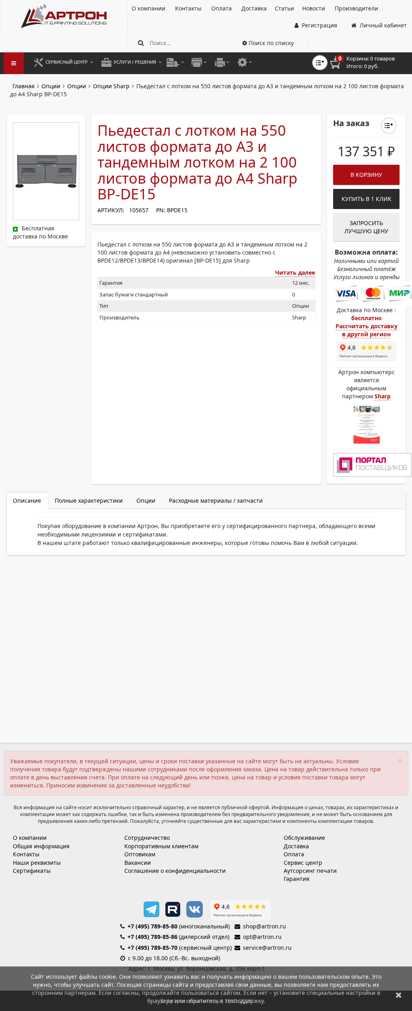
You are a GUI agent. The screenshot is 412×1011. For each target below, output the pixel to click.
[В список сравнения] (320, 62)
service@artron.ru (267, 947)
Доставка (296, 846)
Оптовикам (139, 854)
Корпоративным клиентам (161, 846)
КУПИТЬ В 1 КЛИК (366, 199)
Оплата (294, 854)
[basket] (368, 62)
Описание (27, 500)
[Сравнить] (389, 126)
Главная (23, 86)
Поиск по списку (270, 43)
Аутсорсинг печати (310, 870)
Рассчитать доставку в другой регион (367, 330)
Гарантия (296, 879)
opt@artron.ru (262, 937)
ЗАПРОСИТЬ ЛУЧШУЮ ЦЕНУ (366, 227)
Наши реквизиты (37, 862)
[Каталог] (63, 16)
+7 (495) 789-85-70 (152, 947)
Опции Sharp (111, 86)
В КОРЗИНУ (366, 174)
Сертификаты (32, 870)
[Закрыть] (399, 994)
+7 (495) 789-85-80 (152, 926)
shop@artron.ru (264, 926)
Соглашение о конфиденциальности (175, 870)
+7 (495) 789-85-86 (152, 937)
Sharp (383, 396)
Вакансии (137, 862)
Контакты (26, 854)
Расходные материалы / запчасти (216, 500)
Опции (50, 86)
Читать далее (295, 272)
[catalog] (14, 63)
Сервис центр (303, 862)
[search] (141, 43)
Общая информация (41, 846)
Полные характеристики (89, 500)
